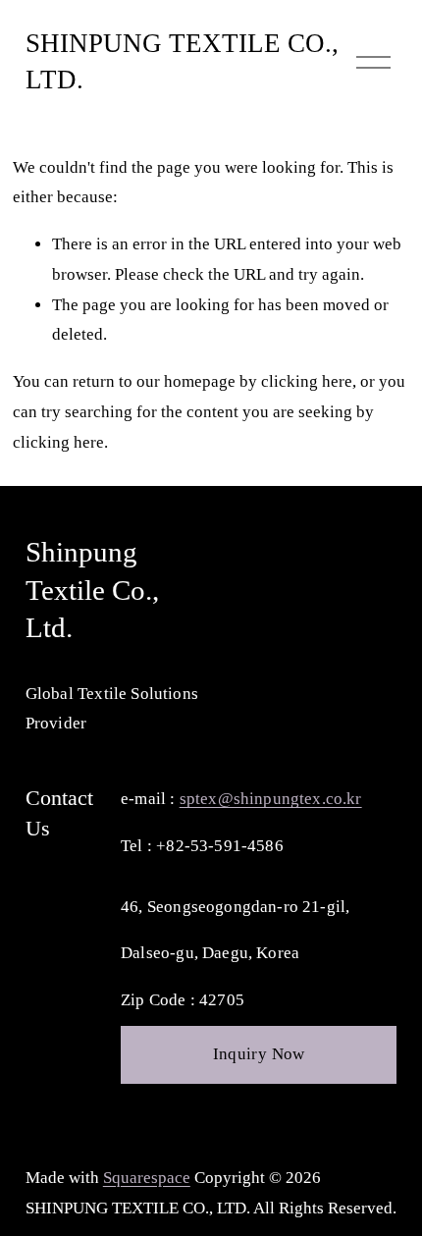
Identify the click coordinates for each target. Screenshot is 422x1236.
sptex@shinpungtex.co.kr (271, 798)
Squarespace (146, 1177)
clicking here (306, 381)
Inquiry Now (259, 1054)
